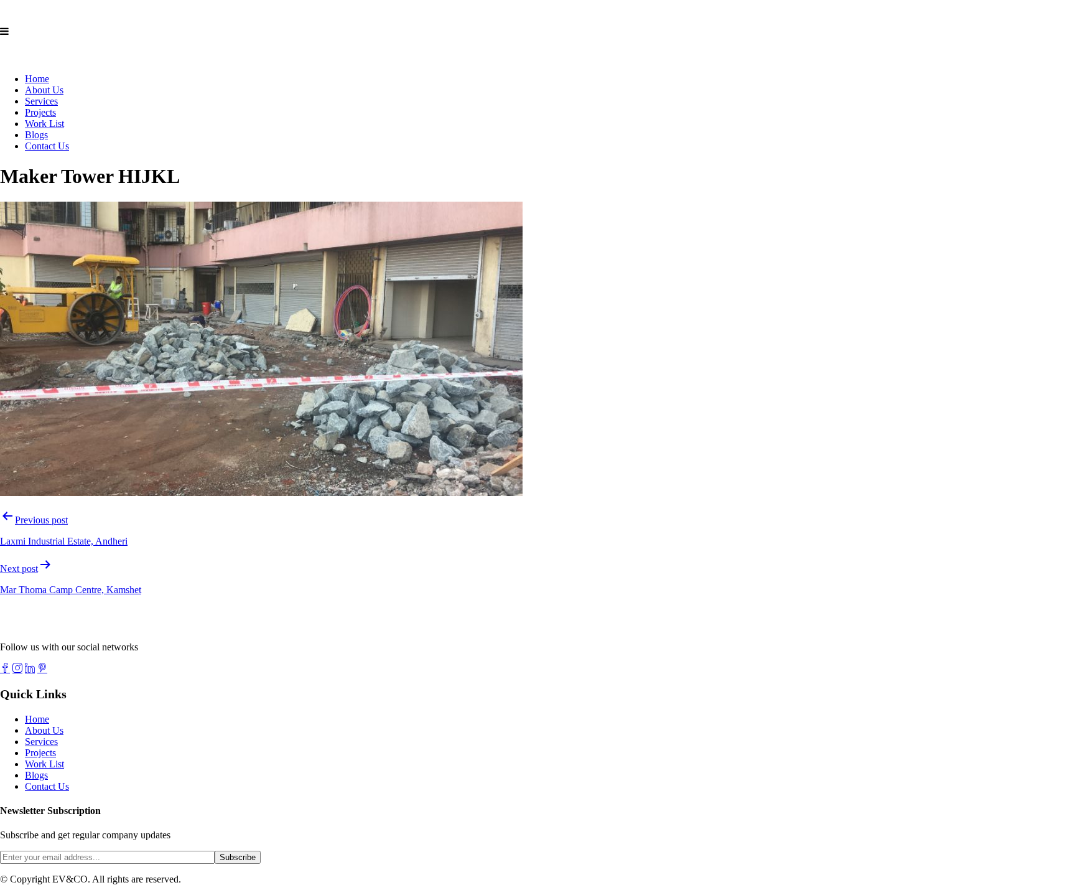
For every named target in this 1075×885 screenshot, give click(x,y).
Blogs (36, 134)
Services (41, 101)
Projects (40, 112)
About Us (44, 90)
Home (37, 78)
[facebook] (5, 668)
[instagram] (17, 668)
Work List (44, 123)
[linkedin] (30, 668)
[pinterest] (42, 668)
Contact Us (47, 146)
